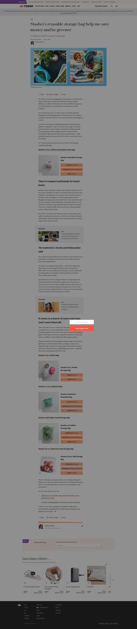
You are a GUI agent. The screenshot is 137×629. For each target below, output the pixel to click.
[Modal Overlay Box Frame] (68, 314)
